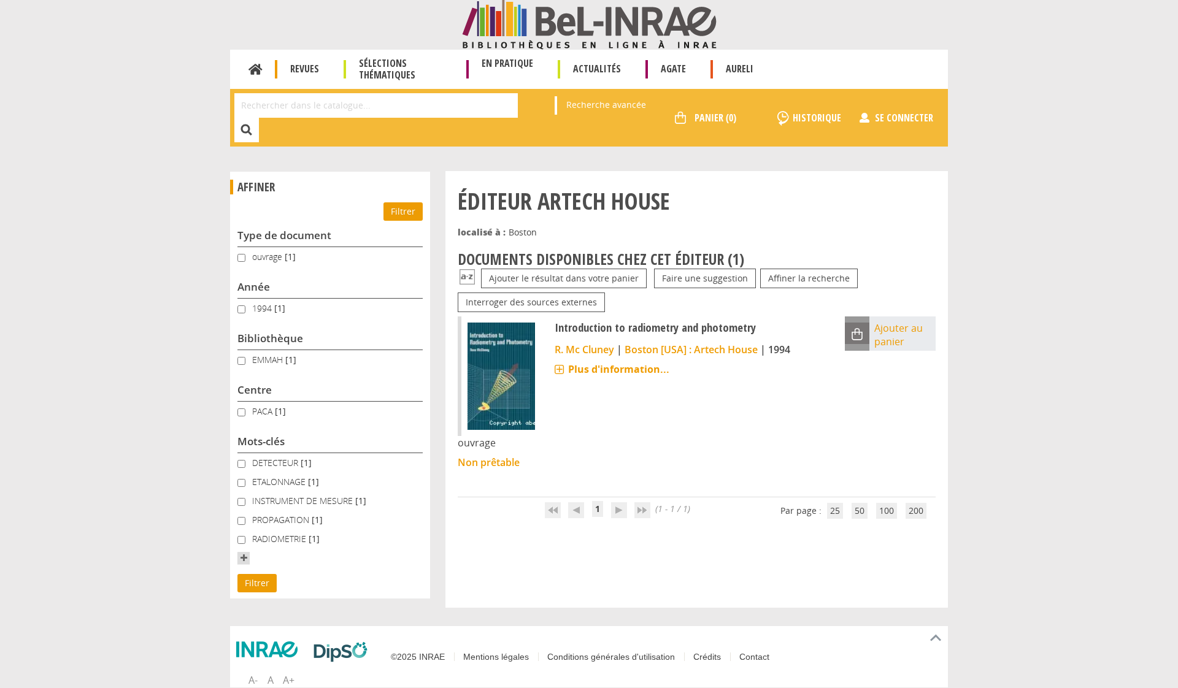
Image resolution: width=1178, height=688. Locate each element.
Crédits (707, 657)
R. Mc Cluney (584, 349)
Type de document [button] (284, 235)
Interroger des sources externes (531, 302)
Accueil (255, 69)
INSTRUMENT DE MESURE (303, 500)
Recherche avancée (606, 104)
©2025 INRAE (418, 657)
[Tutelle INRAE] (270, 649)
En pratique (507, 63)
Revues (304, 68)
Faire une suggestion (705, 278)
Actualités (597, 68)
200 (916, 510)
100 (886, 510)
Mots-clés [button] (261, 441)
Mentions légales (496, 657)
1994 (263, 308)
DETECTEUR (276, 462)
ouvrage (268, 256)
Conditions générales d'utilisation (611, 657)
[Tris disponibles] (467, 278)
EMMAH (268, 359)
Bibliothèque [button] (270, 338)
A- (253, 680)
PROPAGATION (282, 520)
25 (835, 510)
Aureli (739, 68)
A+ (288, 680)
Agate (673, 68)
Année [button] (253, 287)
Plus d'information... (618, 369)
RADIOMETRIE (280, 539)
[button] (243, 558)
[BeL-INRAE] (589, 23)
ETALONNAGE (280, 481)
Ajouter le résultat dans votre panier (564, 278)
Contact (754, 657)
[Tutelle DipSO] (343, 651)
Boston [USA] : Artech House (691, 349)
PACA (263, 411)
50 (859, 510)
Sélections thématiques (387, 69)
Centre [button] (254, 390)
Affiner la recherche (809, 278)
